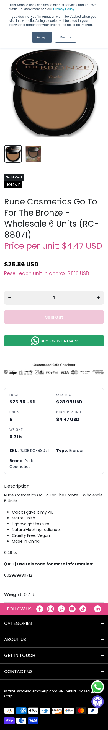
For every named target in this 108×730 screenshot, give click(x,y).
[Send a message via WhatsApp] (97, 687)
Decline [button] (65, 37)
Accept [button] (42, 37)
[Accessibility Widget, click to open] (97, 701)
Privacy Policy (63, 8)
